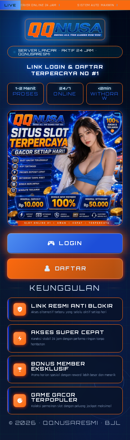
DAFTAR (71, 268)
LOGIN (70, 243)
